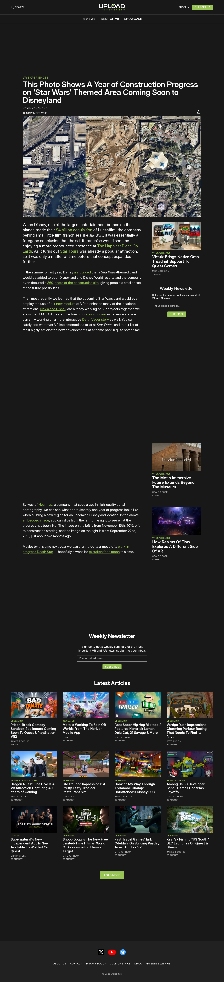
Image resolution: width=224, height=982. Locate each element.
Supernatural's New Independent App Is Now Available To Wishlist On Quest (30, 845)
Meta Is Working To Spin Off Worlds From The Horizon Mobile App (84, 729)
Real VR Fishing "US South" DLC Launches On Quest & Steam (188, 843)
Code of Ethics (120, 963)
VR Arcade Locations (24, 780)
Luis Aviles (69, 796)
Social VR (69, 721)
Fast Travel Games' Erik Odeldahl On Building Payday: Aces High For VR (137, 843)
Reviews (89, 18)
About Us (59, 963)
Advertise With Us (158, 963)
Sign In (184, 7)
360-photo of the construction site (73, 283)
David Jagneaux (35, 108)
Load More (112, 875)
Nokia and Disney (53, 309)
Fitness (15, 835)
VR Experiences (36, 77)
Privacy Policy (96, 963)
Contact (76, 963)
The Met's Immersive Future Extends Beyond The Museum (173, 483)
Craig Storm (160, 492)
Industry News (176, 780)
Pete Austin (174, 741)
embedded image (36, 520)
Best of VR (110, 18)
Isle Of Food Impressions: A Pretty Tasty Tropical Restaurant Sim (84, 788)
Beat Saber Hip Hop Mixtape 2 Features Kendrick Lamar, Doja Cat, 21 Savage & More (138, 729)
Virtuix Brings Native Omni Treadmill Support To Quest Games (176, 261)
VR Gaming (17, 721)
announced (82, 272)
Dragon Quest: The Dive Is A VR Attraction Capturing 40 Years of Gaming (33, 788)
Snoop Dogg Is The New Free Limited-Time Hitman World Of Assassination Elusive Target (85, 845)
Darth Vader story (95, 319)
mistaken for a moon (104, 552)
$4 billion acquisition (74, 230)
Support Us (203, 7)
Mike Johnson (160, 271)
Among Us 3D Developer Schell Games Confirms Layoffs (186, 788)
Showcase (133, 18)
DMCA (138, 963)
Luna (66, 737)
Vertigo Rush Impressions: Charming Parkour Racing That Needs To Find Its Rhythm (187, 731)
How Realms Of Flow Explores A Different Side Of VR (175, 546)
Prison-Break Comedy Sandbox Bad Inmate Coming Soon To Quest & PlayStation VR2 (33, 731)
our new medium (63, 304)
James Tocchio (20, 741)
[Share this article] (198, 111)
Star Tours (69, 251)
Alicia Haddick (20, 796)
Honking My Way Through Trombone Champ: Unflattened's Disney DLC (135, 788)
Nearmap (45, 505)
